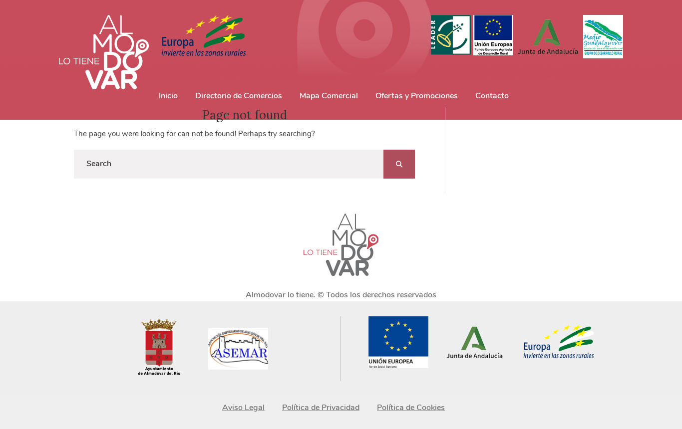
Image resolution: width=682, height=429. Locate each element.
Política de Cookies (411, 407)
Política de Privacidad (320, 407)
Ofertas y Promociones (416, 95)
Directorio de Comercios (238, 95)
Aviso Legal (243, 407)
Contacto (492, 95)
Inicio (168, 95)
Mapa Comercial (329, 95)
